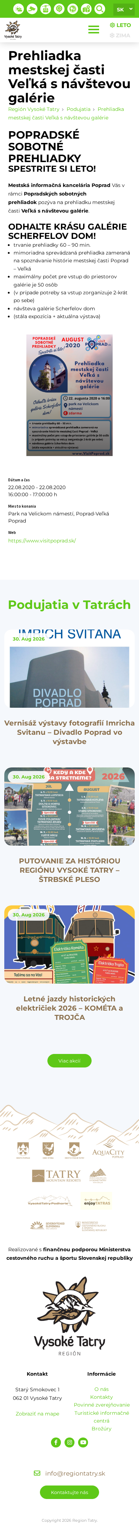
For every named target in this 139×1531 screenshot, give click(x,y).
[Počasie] (18, 9)
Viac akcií (69, 1061)
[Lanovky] (45, 9)
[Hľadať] (99, 9)
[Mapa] (86, 9)
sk (120, 9)
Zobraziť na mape (37, 1413)
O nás (101, 1389)
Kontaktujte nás (69, 1492)
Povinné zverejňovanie (102, 1405)
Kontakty (101, 1397)
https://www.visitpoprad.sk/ (42, 540)
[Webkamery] (32, 9)
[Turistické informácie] (72, 9)
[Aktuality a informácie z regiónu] (59, 9)
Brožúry (102, 1428)
